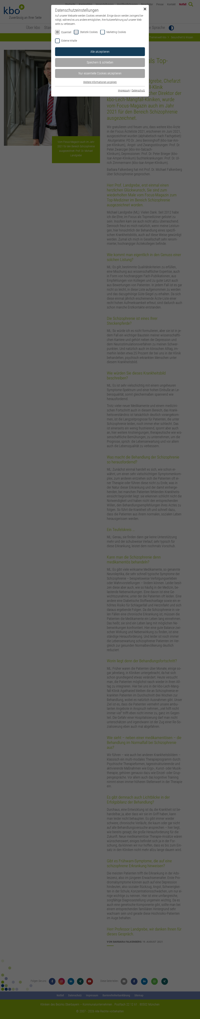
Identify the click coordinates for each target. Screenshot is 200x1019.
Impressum (124, 90)
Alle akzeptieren (100, 52)
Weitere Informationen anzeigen (100, 82)
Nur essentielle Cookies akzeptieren (100, 73)
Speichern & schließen (100, 62)
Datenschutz (138, 90)
